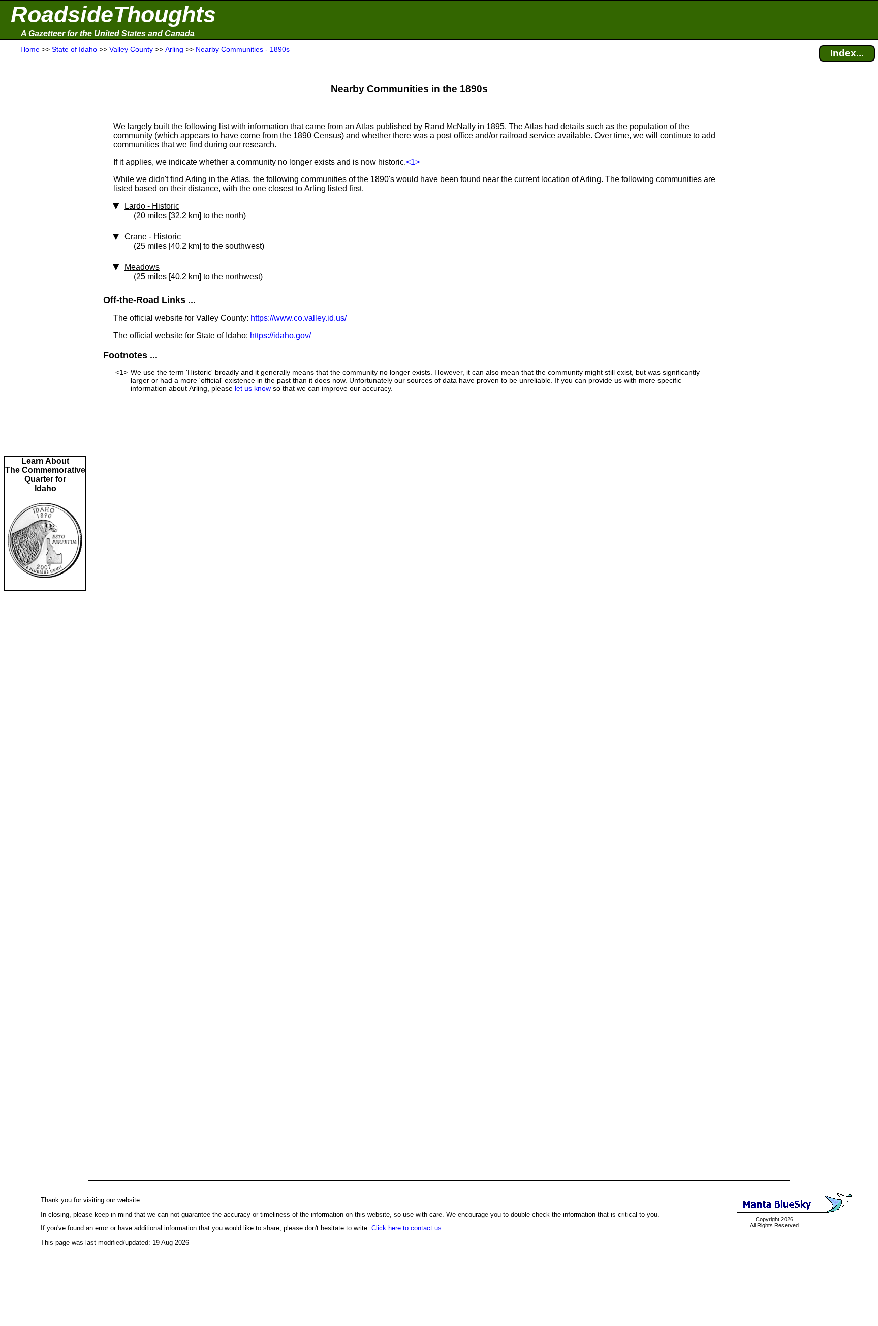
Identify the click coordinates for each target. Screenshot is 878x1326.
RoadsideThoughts (113, 14)
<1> (413, 162)
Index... (847, 53)
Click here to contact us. (407, 1228)
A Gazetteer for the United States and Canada (108, 33)
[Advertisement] (45, 255)
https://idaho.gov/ (280, 335)
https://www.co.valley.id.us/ (298, 318)
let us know (253, 388)
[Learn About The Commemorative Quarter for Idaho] (45, 585)
